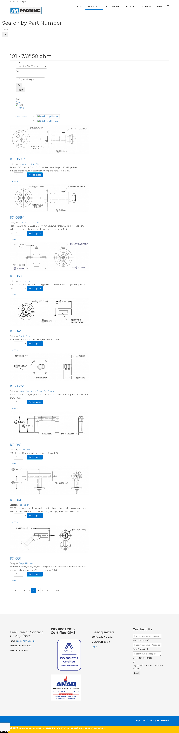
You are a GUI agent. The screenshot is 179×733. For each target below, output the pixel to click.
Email (140, 649)
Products (93, 6)
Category (20, 107)
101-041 (15, 445)
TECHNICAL (146, 6)
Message (142, 657)
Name (19, 102)
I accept (4, 731)
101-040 (16, 500)
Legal (94, 646)
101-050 (16, 276)
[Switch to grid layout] (48, 116)
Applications (112, 6)
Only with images (26, 79)
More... (15, 181)
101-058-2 (17, 159)
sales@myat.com (26, 641)
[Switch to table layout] (48, 121)
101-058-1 (17, 217)
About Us (131, 6)
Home (80, 6)
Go (5, 34)
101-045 (16, 331)
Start (14, 590)
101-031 (15, 558)
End (57, 590)
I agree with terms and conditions (149, 667)
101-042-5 (17, 386)
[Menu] (168, 6)
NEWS (159, 6)
